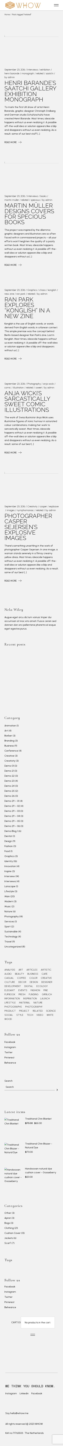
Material (24, 1002)
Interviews (32, 69)
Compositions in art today (39, 686)
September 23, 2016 (14, 69)
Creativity (32, 506)
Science (51, 1011)
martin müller (11, 199)
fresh (22, 994)
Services (9, 921)
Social (8, 1015)
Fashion (8, 846)
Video (39, 1015)
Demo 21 (9, 770)
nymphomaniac (25, 510)
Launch (45, 998)
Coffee (21, 978)
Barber (8, 735)
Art (6, 730)
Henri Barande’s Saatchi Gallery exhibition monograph (30, 91)
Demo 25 (9, 790)
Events (22, 990)
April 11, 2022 (31, 692)
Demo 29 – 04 (12, 816)
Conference (11, 750)
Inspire (7, 871)
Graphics (32, 290)
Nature (8, 911)
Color (33, 978)
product (10, 1011)
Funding (34, 994)
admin (11, 77)
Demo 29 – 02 (12, 806)
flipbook (9, 994)
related (39, 73)
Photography (34, 383)
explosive (54, 506)
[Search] (57, 1090)
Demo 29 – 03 (12, 811)
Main (7, 896)
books (43, 196)
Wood (8, 1019)
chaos (42, 290)
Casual (9, 978)
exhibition (45, 69)
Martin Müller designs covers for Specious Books (29, 214)
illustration (18, 387)
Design (8, 841)
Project (24, 1011)
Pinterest (9, 1057)
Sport (7, 926)
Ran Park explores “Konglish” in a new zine (27, 307)
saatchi (49, 73)
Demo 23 (9, 780)
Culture (9, 982)
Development (12, 986)
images (11, 510)
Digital (28, 986)
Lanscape (9, 886)
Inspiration (30, 998)
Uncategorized (13, 946)
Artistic (46, 970)
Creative (9, 755)
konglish (52, 290)
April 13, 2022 (32, 681)
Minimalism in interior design (41, 697)
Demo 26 (9, 795)
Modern (8, 901)
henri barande (11, 73)
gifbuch (47, 994)
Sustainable (11, 931)
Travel (7, 941)
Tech (30, 1015)
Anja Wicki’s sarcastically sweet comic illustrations (27, 401)
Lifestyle (9, 891)
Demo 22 (9, 775)
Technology (10, 936)
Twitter (8, 1052)
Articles (31, 970)
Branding (9, 740)
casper (43, 506)
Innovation (10, 866)
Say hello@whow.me (16, 1413)
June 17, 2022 (32, 653)
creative (46, 978)
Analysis (9, 970)
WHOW (39, 1423)
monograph (28, 73)
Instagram (10, 1047)
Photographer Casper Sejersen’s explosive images (28, 526)
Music (7, 906)
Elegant (9, 990)
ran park (20, 293)
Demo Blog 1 (11, 831)
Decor (22, 982)
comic (7, 387)
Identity (8, 861)
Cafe (45, 974)
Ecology (42, 986)
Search (8, 1080)
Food (7, 851)
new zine (9, 293)
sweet (38, 387)
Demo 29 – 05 (12, 821)
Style (19, 1015)
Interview (9, 876)
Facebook (9, 1042)
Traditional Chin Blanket (38, 1118)
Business (9, 745)
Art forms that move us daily (41, 657)
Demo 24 (9, 785)
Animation (10, 725)
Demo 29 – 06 (12, 826)
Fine (45, 990)
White (50, 1015)
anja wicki (48, 383)
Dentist (8, 836)
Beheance (10, 1063)
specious (35, 199)
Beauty (19, 974)
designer (46, 982)
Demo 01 (9, 765)
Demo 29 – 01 (11, 800)
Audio (8, 974)
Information (12, 998)
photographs (13, 1007)
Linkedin (24, 1393)
